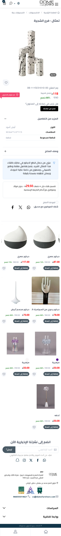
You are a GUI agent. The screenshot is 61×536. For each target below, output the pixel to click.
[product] (46, 237)
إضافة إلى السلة (51, 268)
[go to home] (45, 532)
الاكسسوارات (34, 12)
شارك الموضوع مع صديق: (45, 207)
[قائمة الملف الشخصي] (15, 532)
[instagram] (24, 460)
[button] (57, 3)
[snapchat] (17, 460)
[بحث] (10, 3)
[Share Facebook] (12, 207)
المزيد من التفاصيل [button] (48, 118)
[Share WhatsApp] (28, 207)
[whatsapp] (44, 460)
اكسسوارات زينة (18, 12)
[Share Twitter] (20, 207)
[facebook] (37, 460)
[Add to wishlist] (6, 82)
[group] (30, 50)
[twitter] (31, 460)
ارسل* (9, 449)
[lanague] (16, 3)
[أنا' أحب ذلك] (34, 268)
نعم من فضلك (49, 108)
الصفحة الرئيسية (50, 12)
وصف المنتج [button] (51, 151)
